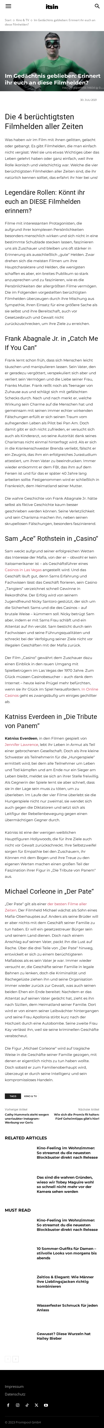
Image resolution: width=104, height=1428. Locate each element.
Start (8, 20)
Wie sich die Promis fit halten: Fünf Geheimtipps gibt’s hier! (76, 1116)
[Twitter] (36, 1405)
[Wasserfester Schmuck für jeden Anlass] (19, 1313)
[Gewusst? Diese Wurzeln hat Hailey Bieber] (19, 1341)
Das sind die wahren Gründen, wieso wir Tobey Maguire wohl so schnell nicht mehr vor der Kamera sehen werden (65, 1184)
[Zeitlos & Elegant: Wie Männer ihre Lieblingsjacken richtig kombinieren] (19, 1284)
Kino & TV (22, 20)
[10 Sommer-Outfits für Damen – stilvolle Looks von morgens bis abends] (19, 1256)
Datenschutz (15, 1394)
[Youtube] (45, 1405)
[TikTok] (27, 1405)
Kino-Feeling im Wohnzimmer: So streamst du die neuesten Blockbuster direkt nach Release (67, 1153)
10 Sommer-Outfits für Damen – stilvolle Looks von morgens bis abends (67, 1253)
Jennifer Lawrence (21, 744)
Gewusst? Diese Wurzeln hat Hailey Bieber (64, 1336)
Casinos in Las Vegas (23, 570)
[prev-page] (8, 1359)
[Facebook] (8, 1405)
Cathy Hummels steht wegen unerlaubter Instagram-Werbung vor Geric (27, 1118)
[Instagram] (17, 1405)
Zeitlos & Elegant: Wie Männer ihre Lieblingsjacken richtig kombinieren (65, 1282)
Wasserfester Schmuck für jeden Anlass (67, 1307)
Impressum (14, 1386)
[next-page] (16, 1359)
